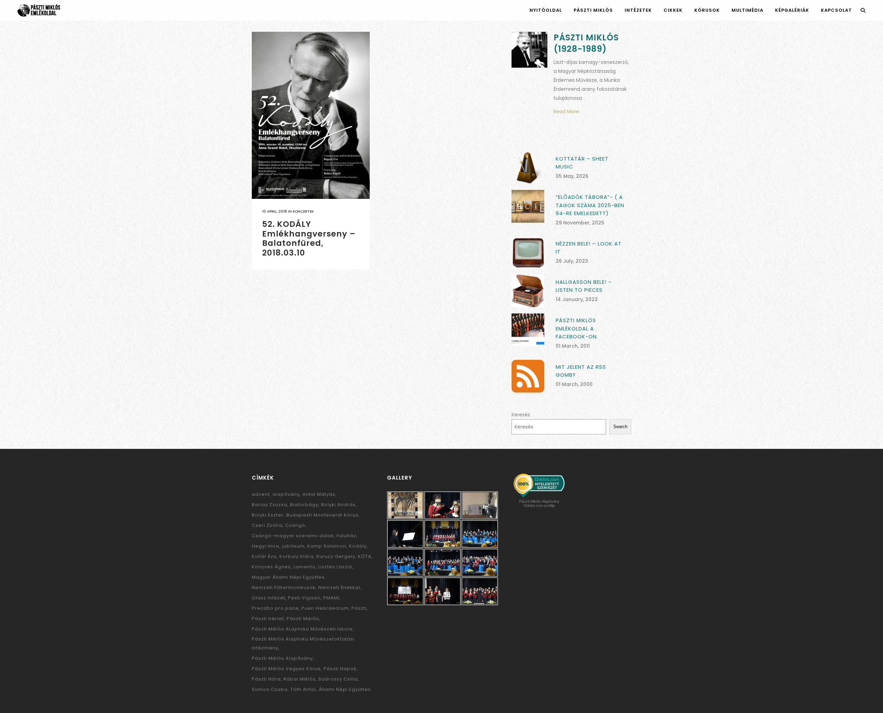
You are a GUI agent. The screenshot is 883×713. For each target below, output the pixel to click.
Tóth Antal (303, 689)
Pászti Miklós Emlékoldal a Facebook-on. (577, 328)
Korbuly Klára (296, 556)
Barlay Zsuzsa (269, 504)
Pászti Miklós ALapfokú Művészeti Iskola (302, 629)
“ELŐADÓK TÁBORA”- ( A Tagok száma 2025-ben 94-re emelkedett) (590, 205)
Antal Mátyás (318, 494)
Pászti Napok (340, 668)
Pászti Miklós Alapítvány (282, 658)
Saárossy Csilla (338, 679)
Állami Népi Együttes (345, 689)
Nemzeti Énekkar (339, 587)
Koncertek (303, 211)
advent (261, 494)
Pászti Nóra (266, 679)
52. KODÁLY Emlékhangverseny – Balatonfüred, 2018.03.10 (309, 238)
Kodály (358, 546)
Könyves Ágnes (271, 566)
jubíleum (293, 546)
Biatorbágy (304, 504)
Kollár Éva (264, 556)
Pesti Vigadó (304, 598)
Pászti (359, 608)
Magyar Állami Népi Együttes (288, 577)
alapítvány (286, 494)
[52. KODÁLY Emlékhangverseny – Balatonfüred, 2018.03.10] (311, 115)
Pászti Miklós (303, 618)
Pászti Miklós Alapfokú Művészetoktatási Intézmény (303, 643)
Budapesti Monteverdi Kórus (322, 515)
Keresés (521, 414)
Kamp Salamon (326, 546)
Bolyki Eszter (268, 515)
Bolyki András (338, 504)
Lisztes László (335, 566)
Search (620, 426)
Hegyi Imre (265, 546)
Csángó (295, 525)
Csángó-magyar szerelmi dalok (293, 535)
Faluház (346, 535)
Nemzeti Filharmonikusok (284, 587)
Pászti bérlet (268, 618)
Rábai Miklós (300, 679)
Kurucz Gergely (335, 556)
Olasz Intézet (268, 598)
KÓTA (364, 556)
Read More (566, 111)
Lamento (305, 566)
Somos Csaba (270, 689)
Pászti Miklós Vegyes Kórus (286, 668)
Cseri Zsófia (267, 525)
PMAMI (331, 598)
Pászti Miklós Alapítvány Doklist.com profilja (539, 503)
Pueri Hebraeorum (325, 608)
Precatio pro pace (275, 608)
